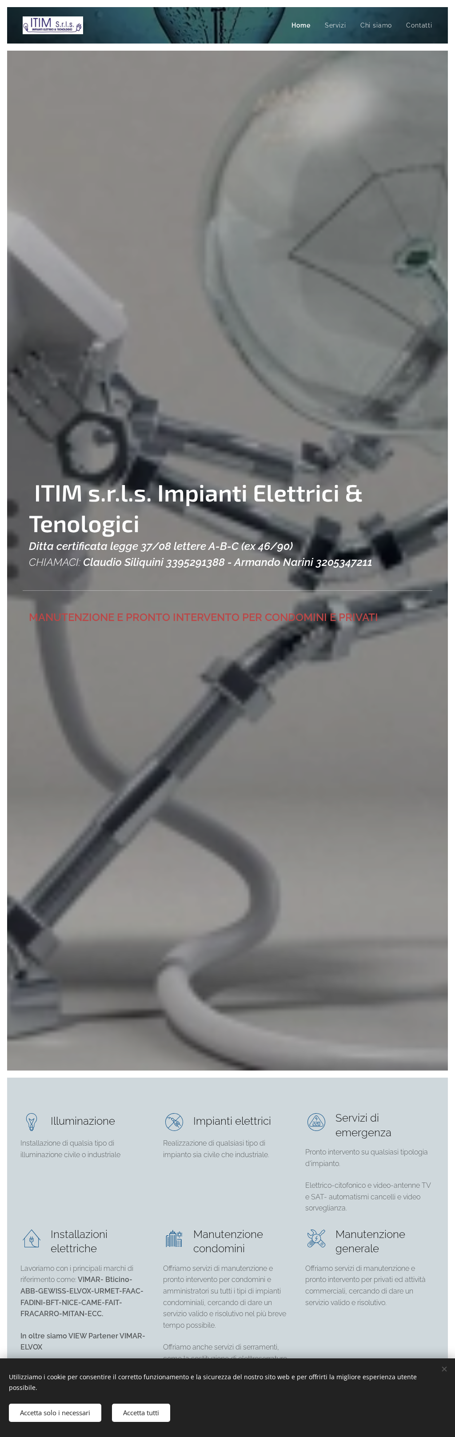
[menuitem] (303, 25)
